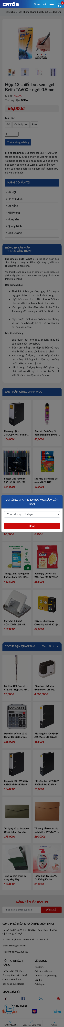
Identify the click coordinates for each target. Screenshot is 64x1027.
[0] (59, 5)
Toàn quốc (41, 4)
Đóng (32, 526)
